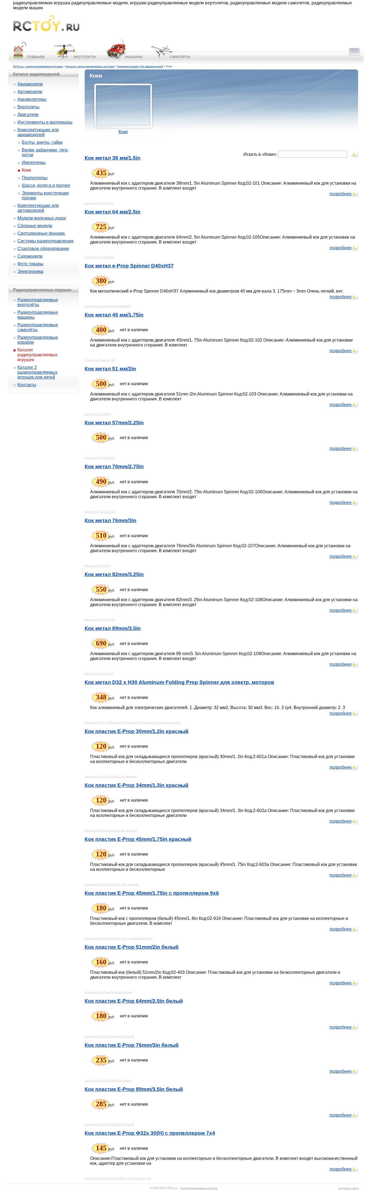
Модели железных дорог (41, 218)
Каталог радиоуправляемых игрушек (90, 66)
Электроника (30, 271)
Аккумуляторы (32, 99)
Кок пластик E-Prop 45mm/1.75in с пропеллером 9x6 (152, 893)
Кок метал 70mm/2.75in (114, 466)
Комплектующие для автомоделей (38, 208)
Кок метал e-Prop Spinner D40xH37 (129, 266)
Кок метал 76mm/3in (110, 520)
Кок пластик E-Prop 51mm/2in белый (132, 947)
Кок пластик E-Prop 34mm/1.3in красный (136, 785)
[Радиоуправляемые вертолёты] (78, 62)
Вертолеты (28, 107)
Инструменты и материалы (44, 122)
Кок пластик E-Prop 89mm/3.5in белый (134, 1089)
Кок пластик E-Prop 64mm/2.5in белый (134, 1001)
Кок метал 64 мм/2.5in (113, 212)
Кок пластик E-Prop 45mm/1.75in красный (138, 839)
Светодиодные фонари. (41, 233)
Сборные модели (34, 225)
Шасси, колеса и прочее (46, 185)
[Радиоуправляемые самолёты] (174, 62)
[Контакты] (354, 62)
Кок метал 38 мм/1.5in (113, 158)
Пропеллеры (35, 177)
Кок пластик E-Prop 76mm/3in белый (132, 1045)
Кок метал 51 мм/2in (110, 369)
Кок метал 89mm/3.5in (113, 628)
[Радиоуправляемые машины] (127, 62)
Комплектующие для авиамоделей (140, 66)
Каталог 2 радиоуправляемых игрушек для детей (37, 372)
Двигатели (27, 114)
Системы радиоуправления (45, 241)
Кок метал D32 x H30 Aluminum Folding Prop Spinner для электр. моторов (179, 682)
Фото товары (30, 263)
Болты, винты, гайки (42, 142)
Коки (123, 131)
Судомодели (29, 256)
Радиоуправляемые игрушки (199, 1188)
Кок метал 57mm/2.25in (114, 422)
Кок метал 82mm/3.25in (114, 574)
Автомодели (29, 91)
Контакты (26, 384)
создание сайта (348, 1188)
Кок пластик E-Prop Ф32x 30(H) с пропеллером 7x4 (150, 1133)
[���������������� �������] (30, 62)
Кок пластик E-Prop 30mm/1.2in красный (136, 731)
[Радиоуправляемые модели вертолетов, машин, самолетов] (46, 29)
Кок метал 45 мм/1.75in (114, 315)
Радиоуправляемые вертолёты (37, 302)
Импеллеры (34, 162)
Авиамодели (30, 84)
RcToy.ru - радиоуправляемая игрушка (38, 66)
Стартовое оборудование (43, 248)
